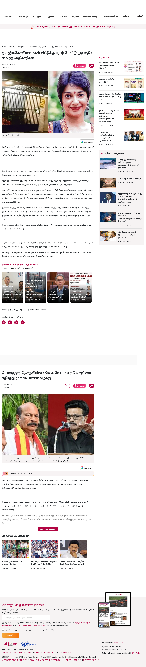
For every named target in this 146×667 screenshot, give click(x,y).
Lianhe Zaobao (39, 652)
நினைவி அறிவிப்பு (91, 659)
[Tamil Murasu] (10, 644)
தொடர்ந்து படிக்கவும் (48, 529)
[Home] (29, 644)
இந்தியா (51, 16)
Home (4, 46)
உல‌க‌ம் (63, 16)
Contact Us (118, 642)
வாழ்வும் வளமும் (91, 16)
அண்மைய (8, 16)
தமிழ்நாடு (38, 16)
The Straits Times (9, 652)
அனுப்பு (10, 635)
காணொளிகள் (111, 16)
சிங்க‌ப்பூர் (23, 16)
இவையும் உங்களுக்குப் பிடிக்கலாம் (19, 265)
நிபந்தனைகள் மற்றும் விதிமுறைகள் (32, 659)
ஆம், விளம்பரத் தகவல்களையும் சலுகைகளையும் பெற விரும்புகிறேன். (31, 630)
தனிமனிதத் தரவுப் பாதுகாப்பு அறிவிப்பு (33, 625)
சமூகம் (75, 16)
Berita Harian (52, 652)
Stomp (72, 652)
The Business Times (25, 652)
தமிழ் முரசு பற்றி (9, 659)
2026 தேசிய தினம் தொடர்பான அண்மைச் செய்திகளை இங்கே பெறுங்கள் (76, 27)
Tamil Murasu (63, 652)
